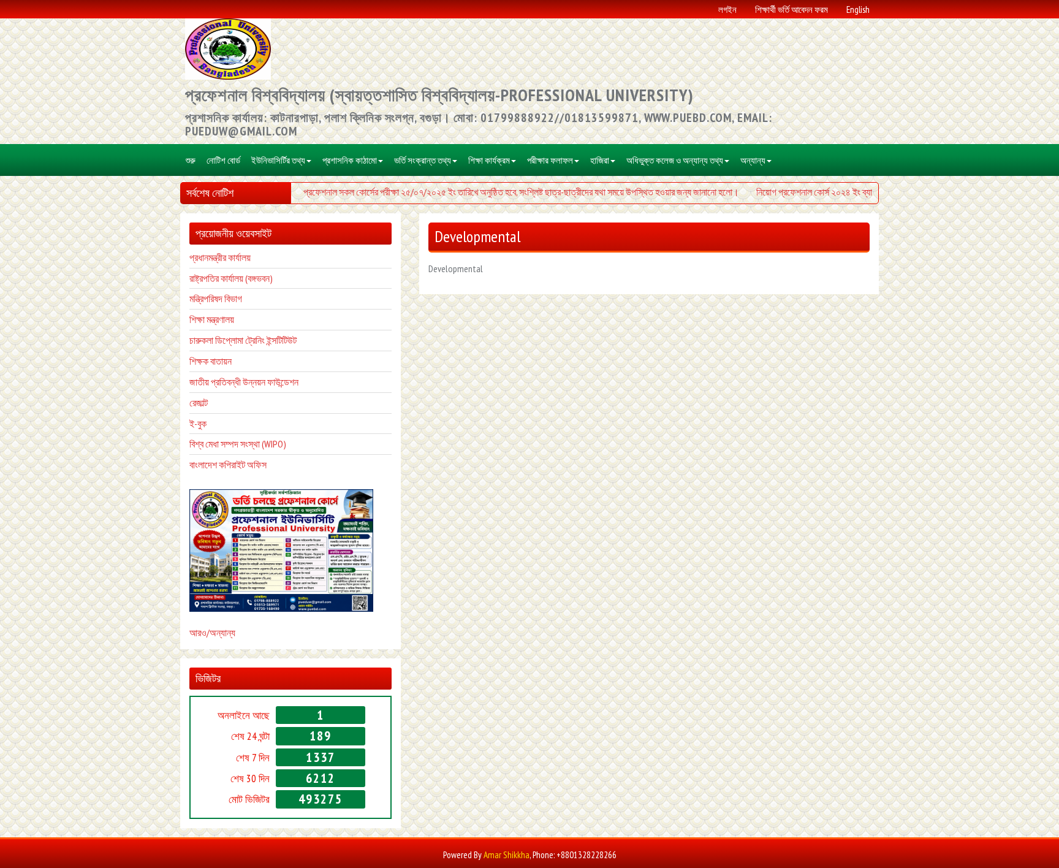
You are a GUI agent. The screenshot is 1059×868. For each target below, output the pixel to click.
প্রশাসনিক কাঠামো (349, 160)
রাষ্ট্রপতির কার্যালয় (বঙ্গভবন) (231, 278)
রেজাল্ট (198, 403)
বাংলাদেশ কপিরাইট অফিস (228, 465)
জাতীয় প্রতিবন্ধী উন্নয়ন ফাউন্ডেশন (243, 382)
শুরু (190, 160)
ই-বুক (198, 423)
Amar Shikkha (507, 855)
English (858, 9)
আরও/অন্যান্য (212, 632)
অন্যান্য (752, 160)
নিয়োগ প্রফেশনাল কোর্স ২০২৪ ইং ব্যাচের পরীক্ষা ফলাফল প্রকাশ (843, 192)
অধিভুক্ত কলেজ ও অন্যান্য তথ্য (674, 160)
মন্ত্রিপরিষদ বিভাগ (215, 298)
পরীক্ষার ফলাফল (550, 160)
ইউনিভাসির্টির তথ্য (278, 160)
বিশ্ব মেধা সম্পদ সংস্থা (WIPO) (237, 444)
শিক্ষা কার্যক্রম (489, 160)
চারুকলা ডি (205, 340)
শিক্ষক (198, 361)
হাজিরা (599, 160)
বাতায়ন (220, 361)
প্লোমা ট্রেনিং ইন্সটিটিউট (259, 340)
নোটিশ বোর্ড (223, 160)
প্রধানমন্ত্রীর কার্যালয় (220, 257)
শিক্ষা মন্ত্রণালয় (211, 319)
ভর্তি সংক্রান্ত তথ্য (422, 160)
